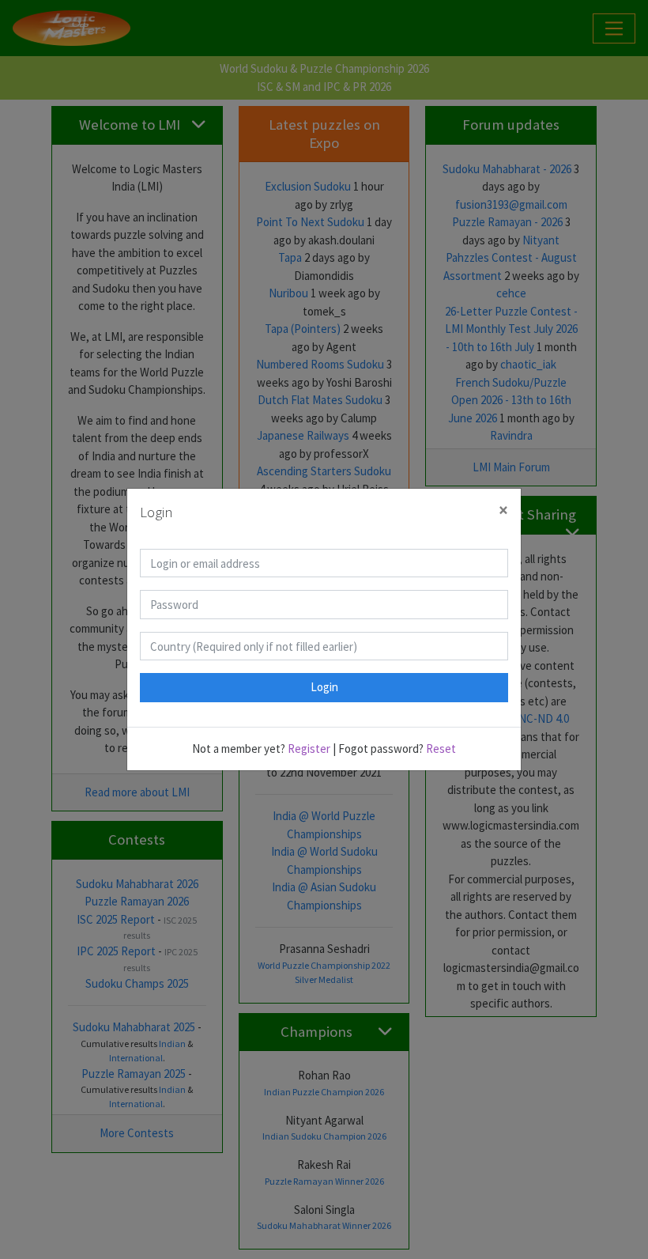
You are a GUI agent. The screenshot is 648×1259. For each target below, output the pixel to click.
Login (324, 686)
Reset (441, 748)
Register (309, 748)
